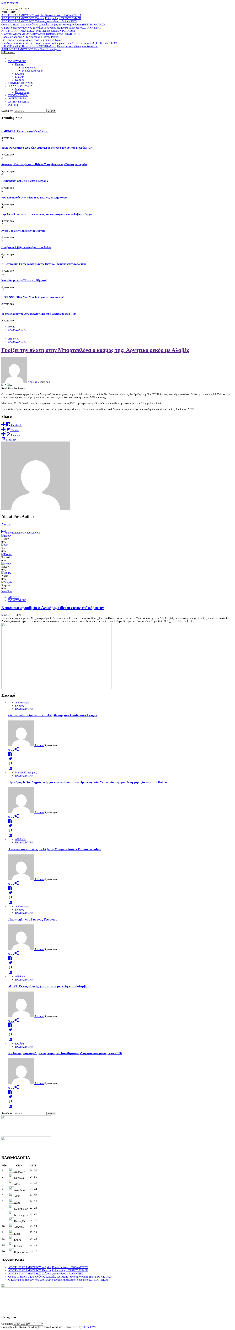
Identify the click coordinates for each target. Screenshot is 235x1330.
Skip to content (9, 2)
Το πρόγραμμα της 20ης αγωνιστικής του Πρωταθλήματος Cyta (38, 313)
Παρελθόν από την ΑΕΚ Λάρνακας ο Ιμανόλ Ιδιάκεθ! (30, 36)
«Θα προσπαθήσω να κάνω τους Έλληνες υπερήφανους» (34, 197)
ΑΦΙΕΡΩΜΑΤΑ (17, 98)
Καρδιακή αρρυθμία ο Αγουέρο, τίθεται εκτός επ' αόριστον (52, 607)
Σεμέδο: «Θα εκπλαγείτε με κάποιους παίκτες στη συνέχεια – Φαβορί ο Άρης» (47, 214)
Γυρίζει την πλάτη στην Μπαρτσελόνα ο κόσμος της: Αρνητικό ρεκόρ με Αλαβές (95, 350)
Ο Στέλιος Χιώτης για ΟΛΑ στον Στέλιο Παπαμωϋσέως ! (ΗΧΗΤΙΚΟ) (40, 33)
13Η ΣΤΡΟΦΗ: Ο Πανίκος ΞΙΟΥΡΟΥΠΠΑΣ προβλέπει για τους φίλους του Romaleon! (49, 46)
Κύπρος (19, 64)
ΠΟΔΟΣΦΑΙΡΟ (17, 61)
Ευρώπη (19, 76)
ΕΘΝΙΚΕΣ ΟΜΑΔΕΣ (20, 83)
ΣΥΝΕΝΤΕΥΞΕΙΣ (18, 101)
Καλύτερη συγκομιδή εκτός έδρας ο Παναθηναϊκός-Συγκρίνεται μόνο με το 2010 (65, 1053)
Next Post (6, 591)
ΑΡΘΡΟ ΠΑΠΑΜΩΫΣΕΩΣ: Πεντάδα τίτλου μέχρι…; (31, 49)
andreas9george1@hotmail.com (23, 532)
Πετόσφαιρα (22, 92)
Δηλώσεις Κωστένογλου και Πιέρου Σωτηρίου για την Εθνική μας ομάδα (44, 164)
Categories (7, 1323)
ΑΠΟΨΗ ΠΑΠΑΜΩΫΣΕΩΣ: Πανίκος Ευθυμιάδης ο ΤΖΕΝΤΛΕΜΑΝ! (41, 18)
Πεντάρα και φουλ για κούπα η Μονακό (24, 180)
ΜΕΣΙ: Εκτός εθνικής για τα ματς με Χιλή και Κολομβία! (49, 986)
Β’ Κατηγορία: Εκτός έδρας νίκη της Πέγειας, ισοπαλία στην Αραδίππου (43, 263)
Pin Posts (13, 104)
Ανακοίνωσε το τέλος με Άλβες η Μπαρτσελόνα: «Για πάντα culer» (54, 849)
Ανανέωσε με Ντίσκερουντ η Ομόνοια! (23, 230)
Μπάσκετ (20, 89)
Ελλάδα (19, 73)
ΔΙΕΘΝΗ (13, 338)
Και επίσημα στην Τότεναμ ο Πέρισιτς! (24, 280)
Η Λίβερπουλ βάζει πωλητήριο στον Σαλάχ (26, 247)
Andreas (6, 524)
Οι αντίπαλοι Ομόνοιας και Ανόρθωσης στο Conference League (52, 715)
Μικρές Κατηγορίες (32, 70)
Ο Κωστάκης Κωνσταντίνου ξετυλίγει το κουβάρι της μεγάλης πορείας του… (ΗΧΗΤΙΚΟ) (51, 27)
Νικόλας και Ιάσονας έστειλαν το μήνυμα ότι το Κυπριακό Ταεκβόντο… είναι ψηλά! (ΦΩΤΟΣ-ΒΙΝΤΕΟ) (59, 43)
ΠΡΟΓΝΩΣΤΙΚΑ (18, 95)
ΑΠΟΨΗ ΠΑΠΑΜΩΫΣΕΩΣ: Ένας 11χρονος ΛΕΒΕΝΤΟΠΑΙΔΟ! (38, 30)
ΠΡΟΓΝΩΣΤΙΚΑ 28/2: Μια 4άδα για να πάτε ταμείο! (32, 297)
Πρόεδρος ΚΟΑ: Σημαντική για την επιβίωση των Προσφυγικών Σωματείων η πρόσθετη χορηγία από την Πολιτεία (89, 782)
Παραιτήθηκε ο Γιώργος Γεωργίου (32, 919)
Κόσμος (19, 79)
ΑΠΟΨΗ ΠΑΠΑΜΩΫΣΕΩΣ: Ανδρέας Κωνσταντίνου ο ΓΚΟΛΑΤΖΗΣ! (41, 15)
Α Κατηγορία (29, 67)
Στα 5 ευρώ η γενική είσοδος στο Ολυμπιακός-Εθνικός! (31, 40)
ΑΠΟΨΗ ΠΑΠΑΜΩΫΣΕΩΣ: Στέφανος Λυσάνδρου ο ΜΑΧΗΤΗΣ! (39, 21)
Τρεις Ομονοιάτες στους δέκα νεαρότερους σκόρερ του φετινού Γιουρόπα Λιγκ (47, 147)
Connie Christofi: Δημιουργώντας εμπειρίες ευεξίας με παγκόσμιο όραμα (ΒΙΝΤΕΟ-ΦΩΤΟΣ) (53, 24)
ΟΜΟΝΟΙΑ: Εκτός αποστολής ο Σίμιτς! (25, 131)
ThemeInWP (89, 1327)
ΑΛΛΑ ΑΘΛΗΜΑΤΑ (20, 86)
